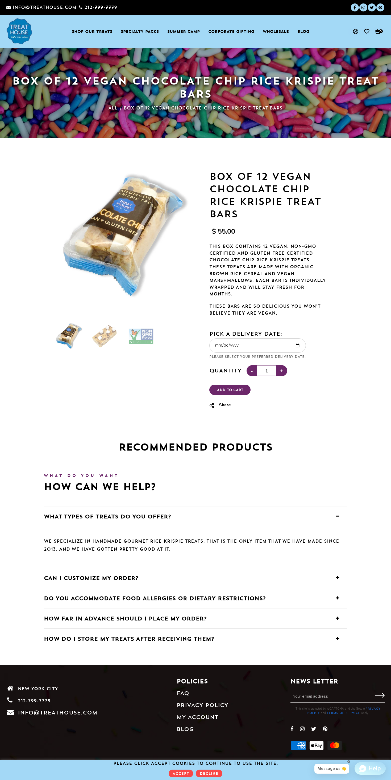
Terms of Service (343, 713)
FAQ (183, 693)
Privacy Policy (202, 705)
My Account (197, 717)
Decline (209, 773)
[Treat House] (19, 31)
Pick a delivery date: (245, 333)
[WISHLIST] (364, 31)
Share (225, 405)
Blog (185, 729)
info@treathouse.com (57, 712)
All (113, 108)
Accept (181, 773)
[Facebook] (355, 7)
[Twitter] (372, 7)
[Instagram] (363, 7)
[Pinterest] (380, 7)
